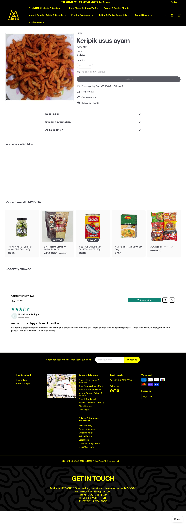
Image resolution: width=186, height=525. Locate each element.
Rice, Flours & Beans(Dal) (82, 8)
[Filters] (165, 300)
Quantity (81, 60)
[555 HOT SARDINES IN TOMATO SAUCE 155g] (93, 233)
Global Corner (142, 15)
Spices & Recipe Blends (117, 8)
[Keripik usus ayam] (18, 171)
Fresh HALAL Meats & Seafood (45, 8)
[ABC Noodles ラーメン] (164, 232)
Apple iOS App (23, 383)
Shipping (80, 72)
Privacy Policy (85, 425)
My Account (35, 22)
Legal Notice (85, 439)
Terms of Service (87, 429)
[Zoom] (40, 67)
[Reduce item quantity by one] (80, 66)
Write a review (144, 300)
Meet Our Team (86, 447)
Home (79, 33)
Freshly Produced (81, 15)
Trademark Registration (90, 443)
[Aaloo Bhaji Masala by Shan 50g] (128, 233)
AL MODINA (32, 202)
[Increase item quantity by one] (90, 66)
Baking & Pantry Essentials (112, 15)
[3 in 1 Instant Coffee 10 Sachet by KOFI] (57, 233)
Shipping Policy (86, 432)
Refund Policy (85, 436)
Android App (22, 380)
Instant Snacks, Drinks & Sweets (46, 15)
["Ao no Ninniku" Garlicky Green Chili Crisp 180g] (21, 233)
